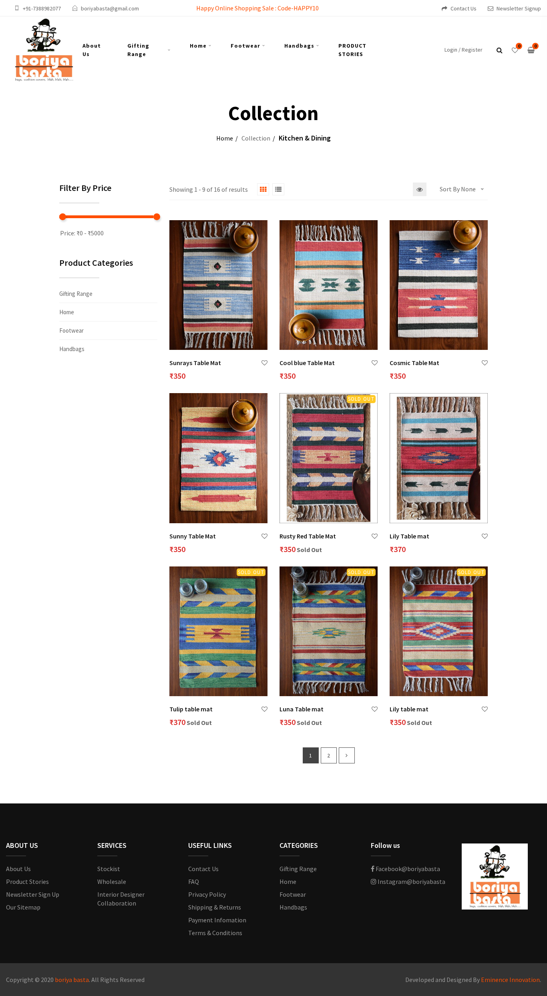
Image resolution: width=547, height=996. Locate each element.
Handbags (299, 45)
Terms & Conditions (215, 933)
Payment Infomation (217, 920)
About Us (91, 50)
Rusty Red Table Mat (308, 536)
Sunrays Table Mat (195, 363)
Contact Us (463, 8)
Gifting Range (138, 50)
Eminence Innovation (510, 980)
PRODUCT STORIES (352, 50)
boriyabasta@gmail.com (110, 8)
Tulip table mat (191, 709)
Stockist (108, 869)
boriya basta (72, 980)
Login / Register (463, 49)
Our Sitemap (23, 907)
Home (198, 45)
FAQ (193, 882)
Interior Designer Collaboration (121, 898)
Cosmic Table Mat (414, 363)
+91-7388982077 (42, 8)
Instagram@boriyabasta (410, 882)
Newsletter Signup (519, 8)
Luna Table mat (302, 709)
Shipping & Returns (214, 907)
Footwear (245, 45)
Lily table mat (409, 709)
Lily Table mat (409, 536)
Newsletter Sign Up (32, 894)
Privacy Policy (207, 894)
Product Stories (27, 882)
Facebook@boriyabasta (407, 869)
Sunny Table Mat (192, 536)
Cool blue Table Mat (307, 363)
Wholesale (111, 882)
